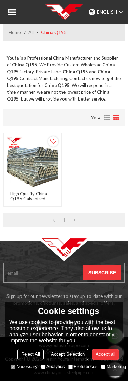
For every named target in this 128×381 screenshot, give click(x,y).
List (107, 117)
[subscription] (102, 272)
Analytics (55, 366)
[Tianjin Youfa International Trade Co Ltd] (64, 11)
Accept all (105, 354)
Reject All (30, 354)
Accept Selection (68, 354)
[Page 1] (53, 220)
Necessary (27, 366)
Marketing (116, 366)
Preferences (86, 366)
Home (15, 32)
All (31, 32)
